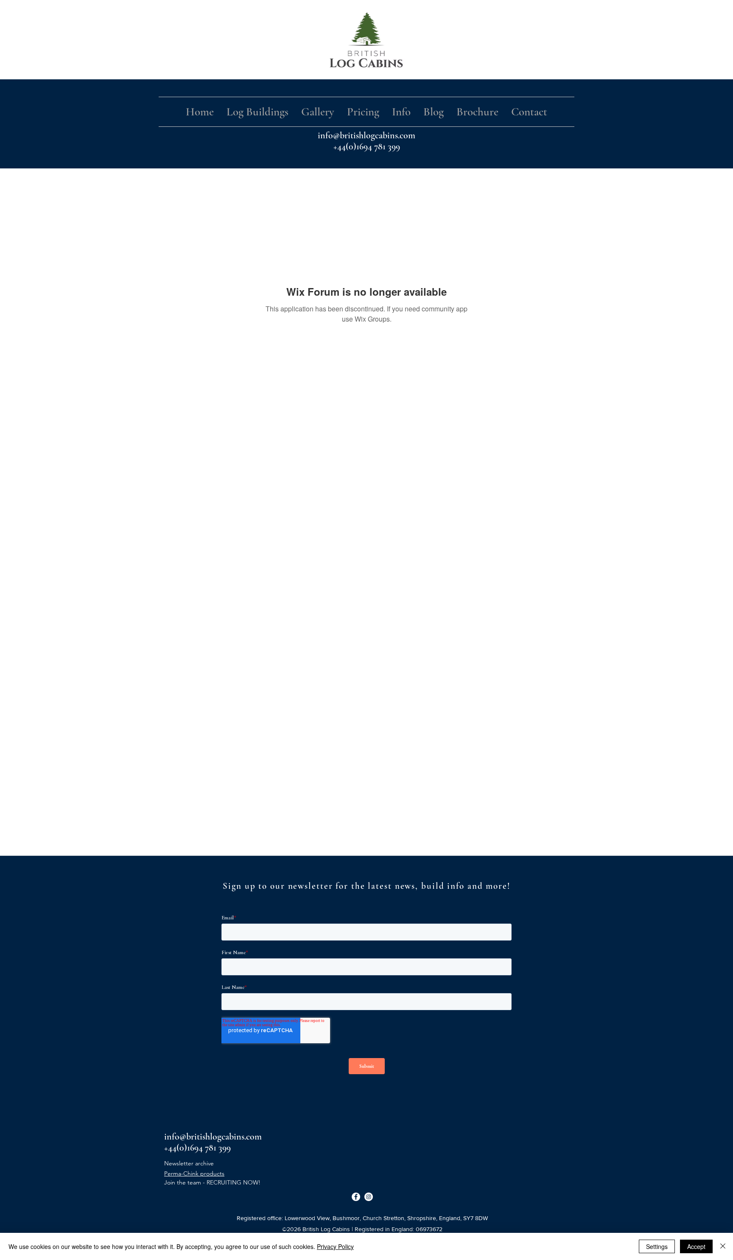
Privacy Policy (335, 1246)
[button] (257, 111)
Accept (696, 1246)
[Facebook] (356, 1197)
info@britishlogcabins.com (366, 135)
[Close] (723, 1246)
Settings (657, 1246)
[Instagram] (368, 1197)
